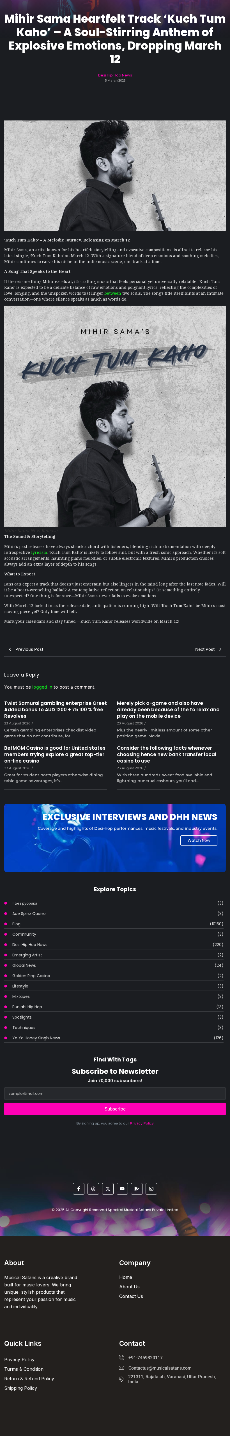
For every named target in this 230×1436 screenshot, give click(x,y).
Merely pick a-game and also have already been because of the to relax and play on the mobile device (168, 709)
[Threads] (93, 1189)
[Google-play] (136, 1189)
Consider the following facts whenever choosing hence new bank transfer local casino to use (166, 754)
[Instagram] (151, 1189)
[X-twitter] (108, 1189)
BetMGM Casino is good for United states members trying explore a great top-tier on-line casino (54, 754)
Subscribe (115, 1109)
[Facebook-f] (78, 1189)
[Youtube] (122, 1189)
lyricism (39, 552)
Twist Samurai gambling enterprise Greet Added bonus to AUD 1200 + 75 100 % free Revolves (55, 709)
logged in (42, 687)
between (112, 292)
